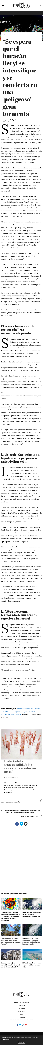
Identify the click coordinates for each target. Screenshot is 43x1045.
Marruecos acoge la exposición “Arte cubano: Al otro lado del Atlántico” (10, 965)
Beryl (7, 802)
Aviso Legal (22, 1005)
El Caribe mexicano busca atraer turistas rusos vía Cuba (31, 965)
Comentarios (21, 1008)
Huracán (17, 802)
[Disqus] (21, 858)
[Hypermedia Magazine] (22, 5)
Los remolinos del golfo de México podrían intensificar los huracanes (31, 914)
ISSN (21, 1014)
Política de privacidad (21, 1002)
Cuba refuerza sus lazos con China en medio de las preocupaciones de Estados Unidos (10, 942)
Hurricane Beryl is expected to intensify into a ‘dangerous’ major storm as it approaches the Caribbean (20, 711)
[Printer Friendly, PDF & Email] (40, 800)
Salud (4, 34)
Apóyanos (21, 1017)
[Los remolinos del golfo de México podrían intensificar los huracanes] (32, 904)
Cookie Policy (6, 1039)
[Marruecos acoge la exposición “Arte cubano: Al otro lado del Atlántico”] (10, 954)
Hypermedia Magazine (11, 120)
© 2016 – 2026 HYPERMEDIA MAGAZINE (21, 1020)
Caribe (11, 802)
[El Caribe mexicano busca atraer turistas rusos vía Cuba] (32, 954)
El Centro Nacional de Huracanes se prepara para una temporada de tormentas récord (31, 942)
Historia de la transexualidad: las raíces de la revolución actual (20, 766)
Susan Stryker (13, 778)
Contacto (21, 1011)
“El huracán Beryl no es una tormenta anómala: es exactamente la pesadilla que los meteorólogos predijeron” (10, 916)
